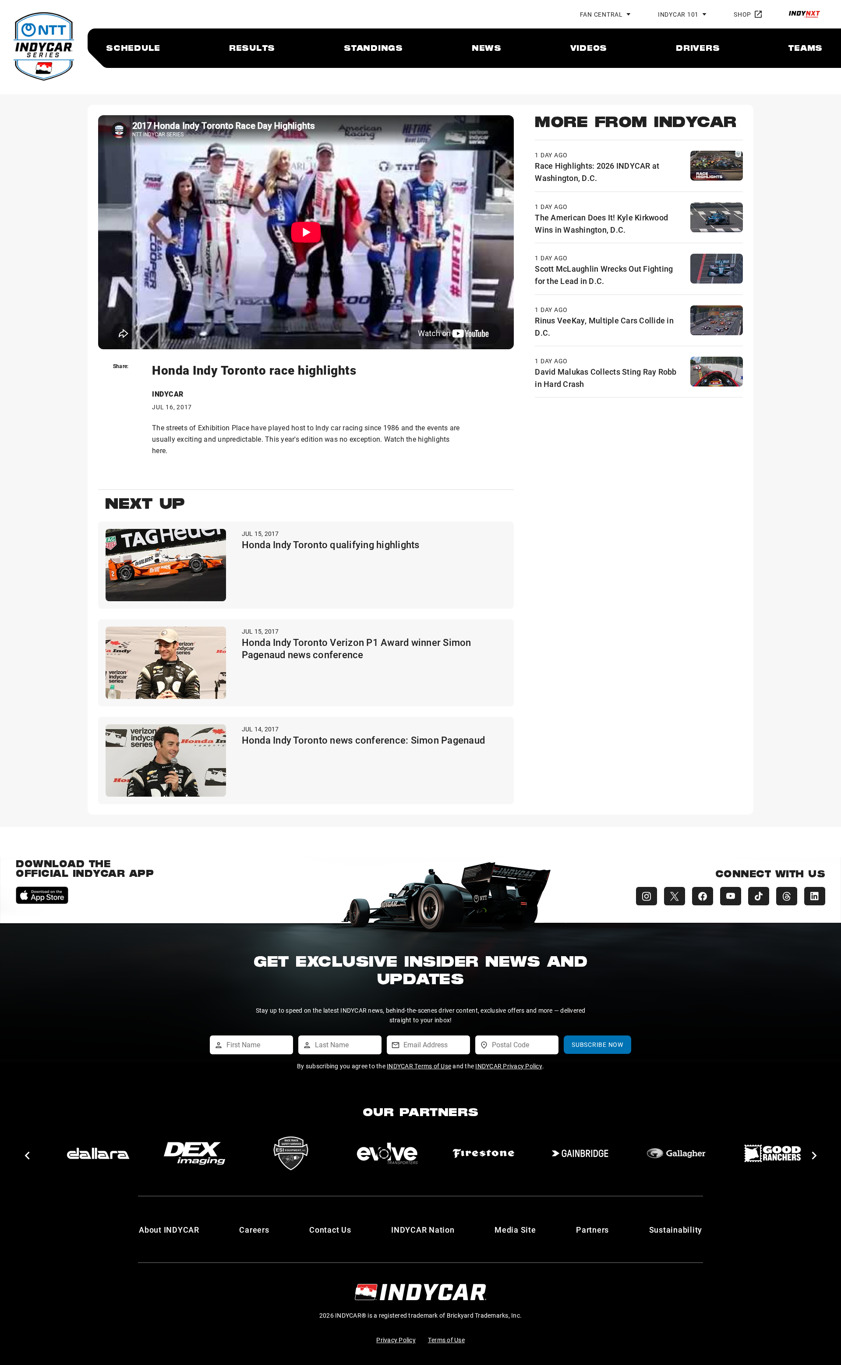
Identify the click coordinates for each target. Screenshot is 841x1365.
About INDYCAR (169, 1229)
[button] (27, 1155)
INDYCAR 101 (678, 14)
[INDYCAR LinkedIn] (814, 896)
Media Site (515, 1229)
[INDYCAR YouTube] (730, 896)
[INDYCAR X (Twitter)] (674, 896)
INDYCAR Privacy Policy (508, 1066)
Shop (742, 14)
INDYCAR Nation (423, 1229)
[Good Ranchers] (773, 1153)
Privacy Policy (396, 1340)
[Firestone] (484, 1153)
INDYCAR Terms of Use (419, 1066)
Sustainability (676, 1229)
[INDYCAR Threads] (786, 896)
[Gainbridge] (580, 1153)
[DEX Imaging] (194, 1153)
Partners (592, 1229)
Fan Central (601, 14)
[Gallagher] (676, 1153)
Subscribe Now (597, 1044)
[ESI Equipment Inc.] (291, 1153)
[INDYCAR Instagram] (646, 896)
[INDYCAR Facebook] (702, 896)
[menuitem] (133, 48)
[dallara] (98, 1153)
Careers (254, 1229)
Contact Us (330, 1229)
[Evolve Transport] (387, 1153)
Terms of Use (446, 1340)
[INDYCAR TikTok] (758, 896)
